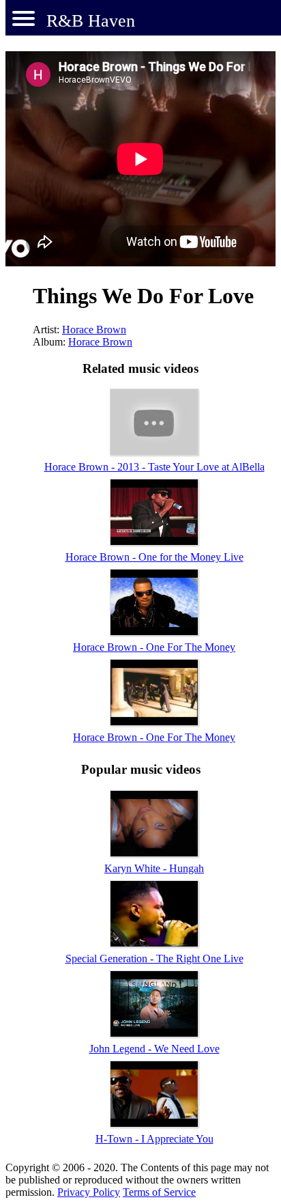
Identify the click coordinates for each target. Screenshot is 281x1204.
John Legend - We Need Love (154, 1048)
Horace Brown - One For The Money (154, 647)
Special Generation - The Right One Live (154, 958)
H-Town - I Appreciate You (154, 1139)
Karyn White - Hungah (154, 868)
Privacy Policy (88, 1192)
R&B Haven (90, 21)
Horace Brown (94, 329)
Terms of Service (159, 1192)
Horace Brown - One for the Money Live (154, 557)
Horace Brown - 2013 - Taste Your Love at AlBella (154, 467)
